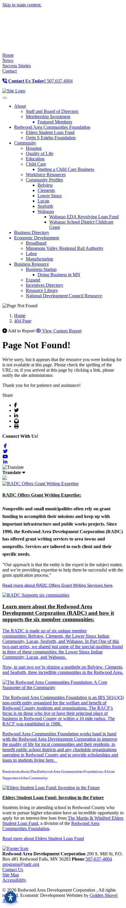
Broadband (36, 243)
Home (8, 55)
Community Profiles (44, 179)
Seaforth (45, 206)
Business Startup (41, 269)
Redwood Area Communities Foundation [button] (52, 127)
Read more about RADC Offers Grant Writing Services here (57, 585)
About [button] (20, 106)
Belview (45, 185)
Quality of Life (39, 153)
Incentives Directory (44, 285)
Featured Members (55, 121)
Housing (34, 148)
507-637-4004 (99, 858)
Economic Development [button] (36, 237)
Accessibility (14, 880)
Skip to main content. (22, 4)
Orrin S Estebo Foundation (51, 137)
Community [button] (25, 142)
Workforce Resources (46, 174)
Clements (46, 190)
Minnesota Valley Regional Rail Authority (64, 248)
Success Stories (16, 65)
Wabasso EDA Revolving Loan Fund (84, 216)
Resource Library (42, 290)
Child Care (36, 164)
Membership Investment (48, 116)
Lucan (43, 200)
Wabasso (46, 211)
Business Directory (31, 232)
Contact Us (12, 869)
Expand (33, 279)
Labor (31, 253)
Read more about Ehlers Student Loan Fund (43, 838)
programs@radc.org (20, 864)
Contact (9, 70)
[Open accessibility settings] (10, 897)
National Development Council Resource (64, 295)
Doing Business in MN (59, 274)
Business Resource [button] (31, 264)
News (7, 60)
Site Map (10, 874)
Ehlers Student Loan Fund (50, 132)
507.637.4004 (40, 80)
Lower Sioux (50, 195)
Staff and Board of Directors (52, 111)
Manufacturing (39, 258)
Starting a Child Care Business (66, 169)
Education (35, 158)
